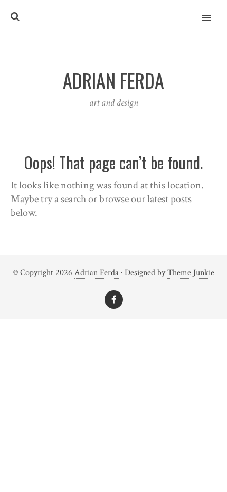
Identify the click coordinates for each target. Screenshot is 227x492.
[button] (212, 11)
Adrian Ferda (96, 272)
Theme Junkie (190, 272)
